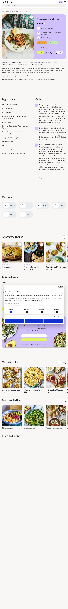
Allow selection (34, 321)
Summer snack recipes (54, 428)
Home (3, 11)
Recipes (9, 11)
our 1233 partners (13, 293)
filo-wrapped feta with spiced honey (21, 76)
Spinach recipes (30, 428)
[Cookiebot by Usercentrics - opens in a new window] (57, 287)
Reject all (14, 321)
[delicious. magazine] (7, 2)
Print (49, 52)
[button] (64, 237)
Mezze (15, 11)
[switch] (26, 312)
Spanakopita (7, 267)
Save (41, 52)
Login (60, 2)
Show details (57, 316)
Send (60, 52)
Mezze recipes (7, 428)
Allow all (53, 321)
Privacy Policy (43, 344)
